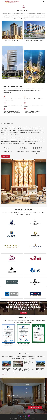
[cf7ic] (26, 395)
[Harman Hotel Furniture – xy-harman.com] (12, 2)
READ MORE (5, 156)
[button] (44, 31)
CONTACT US (23, 312)
